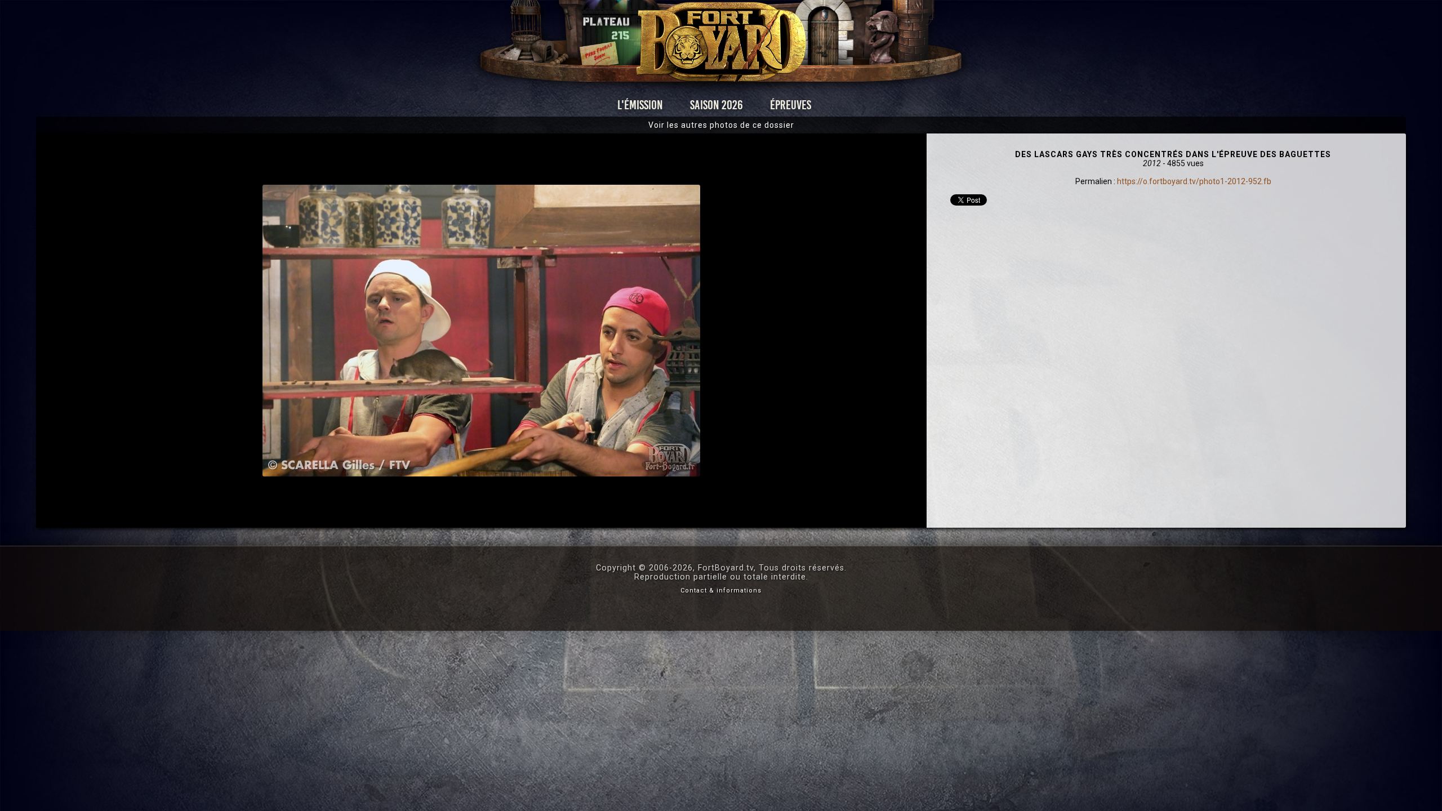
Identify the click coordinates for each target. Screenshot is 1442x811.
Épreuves (790, 105)
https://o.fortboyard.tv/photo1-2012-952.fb (1194, 181)
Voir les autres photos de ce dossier (721, 125)
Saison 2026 (716, 105)
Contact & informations (721, 590)
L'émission (640, 105)
